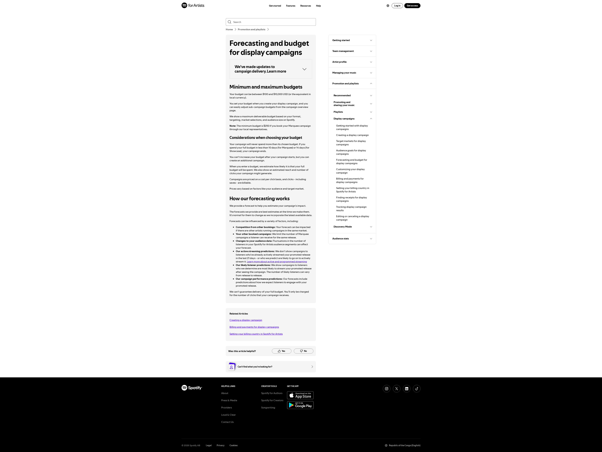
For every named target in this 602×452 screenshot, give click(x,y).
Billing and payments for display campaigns (254, 327)
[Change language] (387, 5)
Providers (226, 407)
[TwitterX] (396, 388)
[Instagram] (386, 388)
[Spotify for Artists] (193, 6)
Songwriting (268, 407)
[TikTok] (416, 388)
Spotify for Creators (272, 400)
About (224, 393)
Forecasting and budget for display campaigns (351, 161)
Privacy (220, 445)
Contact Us (227, 422)
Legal (209, 445)
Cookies (234, 445)
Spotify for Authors (271, 393)
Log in (397, 5)
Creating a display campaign (246, 320)
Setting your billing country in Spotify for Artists (256, 334)
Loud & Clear (228, 414)
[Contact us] (311, 366)
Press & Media (229, 400)
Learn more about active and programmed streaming (277, 261)
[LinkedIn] (406, 388)
